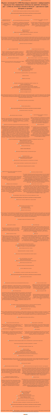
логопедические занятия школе (25, 350)
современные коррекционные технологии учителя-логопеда (25, 352)
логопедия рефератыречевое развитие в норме (20, 411)
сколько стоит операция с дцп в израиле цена (32, 179)
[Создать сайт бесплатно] (25, 414)
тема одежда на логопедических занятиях (25, 69)
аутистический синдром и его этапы (25, 142)
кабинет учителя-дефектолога (25, 148)
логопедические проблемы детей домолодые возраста (25, 305)
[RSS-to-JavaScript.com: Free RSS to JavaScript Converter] (16, 410)
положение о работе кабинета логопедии (34, 385)
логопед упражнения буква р (25, 337)
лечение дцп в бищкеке (25, 392)
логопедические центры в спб (25, 88)
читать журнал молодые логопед (25, 259)
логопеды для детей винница (25, 67)
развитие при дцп (26, 31)
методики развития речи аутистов (25, 394)
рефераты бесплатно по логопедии (25, 140)
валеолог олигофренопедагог (25, 84)
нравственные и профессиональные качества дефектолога (31, 373)
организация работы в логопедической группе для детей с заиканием (25, 86)
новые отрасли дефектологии (33, 411)
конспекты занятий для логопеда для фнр (25, 157)
